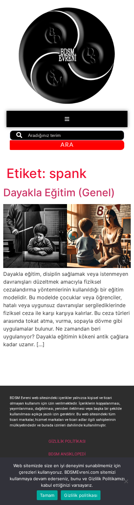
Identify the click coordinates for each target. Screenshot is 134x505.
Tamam (47, 495)
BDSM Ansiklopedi (67, 454)
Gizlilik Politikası (67, 441)
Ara (67, 145)
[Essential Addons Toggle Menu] (67, 119)
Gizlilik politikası (80, 495)
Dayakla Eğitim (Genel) (59, 192)
